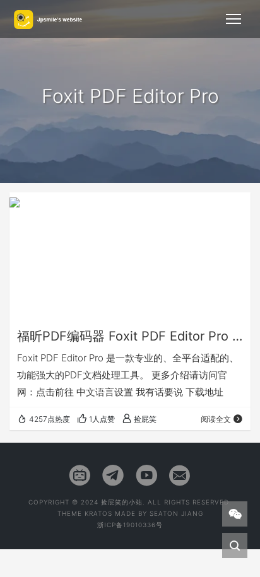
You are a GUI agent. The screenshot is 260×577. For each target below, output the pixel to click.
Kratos (98, 513)
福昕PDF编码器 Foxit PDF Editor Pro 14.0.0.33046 (130, 336)
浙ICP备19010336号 (130, 524)
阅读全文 (216, 419)
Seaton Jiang (176, 513)
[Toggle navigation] (233, 19)
